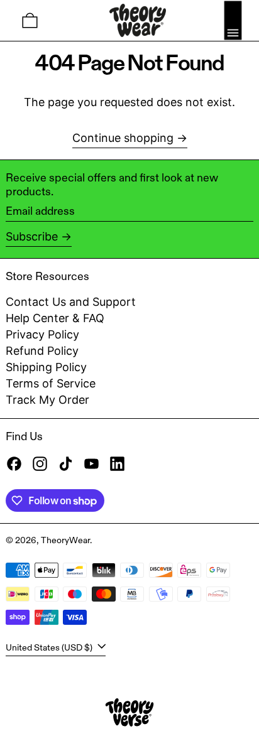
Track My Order (47, 399)
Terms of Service (51, 383)
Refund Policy (42, 350)
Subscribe (32, 236)
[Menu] (232, 20)
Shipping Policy (46, 367)
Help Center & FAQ (55, 318)
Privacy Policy (42, 334)
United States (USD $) (50, 647)
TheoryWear (65, 540)
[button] (29, 20)
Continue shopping (123, 137)
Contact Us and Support (71, 301)
